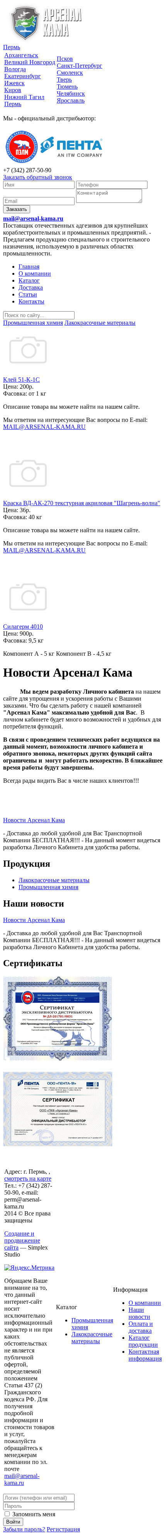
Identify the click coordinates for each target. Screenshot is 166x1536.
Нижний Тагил (24, 97)
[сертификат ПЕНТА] (57, 1144)
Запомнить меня (33, 1514)
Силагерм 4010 (23, 626)
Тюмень (67, 86)
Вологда (15, 69)
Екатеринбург (22, 76)
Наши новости (139, 1313)
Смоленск (70, 72)
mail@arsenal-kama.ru (33, 218)
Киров (12, 90)
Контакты (31, 301)
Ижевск (14, 83)
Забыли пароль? (24, 1529)
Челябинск (71, 93)
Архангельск (21, 55)
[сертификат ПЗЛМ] (57, 1059)
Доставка (31, 287)
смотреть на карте (27, 1178)
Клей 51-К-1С (21, 379)
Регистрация (63, 1529)
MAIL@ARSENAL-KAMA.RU (44, 426)
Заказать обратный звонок (37, 177)
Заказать (16, 209)
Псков (65, 58)
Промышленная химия (48, 887)
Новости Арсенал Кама (34, 820)
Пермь (11, 47)
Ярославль (71, 100)
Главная (29, 266)
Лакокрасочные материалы (54, 880)
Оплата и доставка (141, 1327)
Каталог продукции (143, 1341)
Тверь (64, 79)
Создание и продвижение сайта (22, 1240)
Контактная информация (145, 1355)
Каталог (29, 280)
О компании (35, 273)
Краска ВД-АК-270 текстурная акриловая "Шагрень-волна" (81, 503)
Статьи (28, 294)
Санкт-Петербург (79, 65)
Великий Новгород (29, 62)
